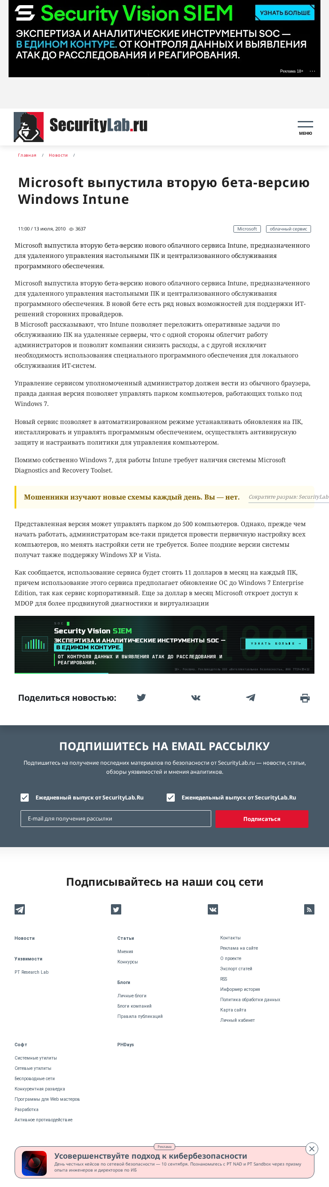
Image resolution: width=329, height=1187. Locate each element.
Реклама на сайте (239, 948)
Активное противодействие (43, 1120)
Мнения (125, 951)
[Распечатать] (304, 698)
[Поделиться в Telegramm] (250, 698)
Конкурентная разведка (40, 1089)
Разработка (27, 1109)
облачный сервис (288, 229)
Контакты (230, 938)
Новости (25, 938)
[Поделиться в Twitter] (140, 698)
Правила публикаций (140, 1016)
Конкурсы (127, 962)
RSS (223, 979)
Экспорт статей (236, 969)
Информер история (240, 989)
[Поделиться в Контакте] (195, 698)
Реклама (164, 1146)
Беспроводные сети (35, 1078)
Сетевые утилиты (33, 1068)
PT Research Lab (31, 972)
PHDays (125, 1045)
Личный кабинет (237, 1020)
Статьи (125, 938)
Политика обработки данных (250, 999)
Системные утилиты (36, 1058)
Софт (21, 1045)
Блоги (123, 982)
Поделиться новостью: (67, 697)
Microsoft (247, 229)
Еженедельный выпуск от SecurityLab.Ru (239, 797)
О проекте (230, 958)
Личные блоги (132, 996)
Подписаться (262, 819)
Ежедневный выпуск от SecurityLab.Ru (90, 797)
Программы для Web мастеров (47, 1099)
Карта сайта (233, 1010)
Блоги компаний (134, 1006)
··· (312, 70)
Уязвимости (28, 959)
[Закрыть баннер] (311, 1148)
